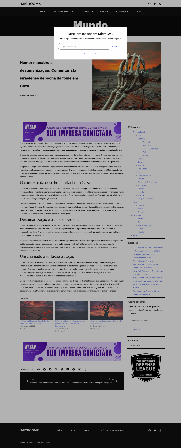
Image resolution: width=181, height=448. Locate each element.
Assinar (116, 46)
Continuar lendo (90, 54)
